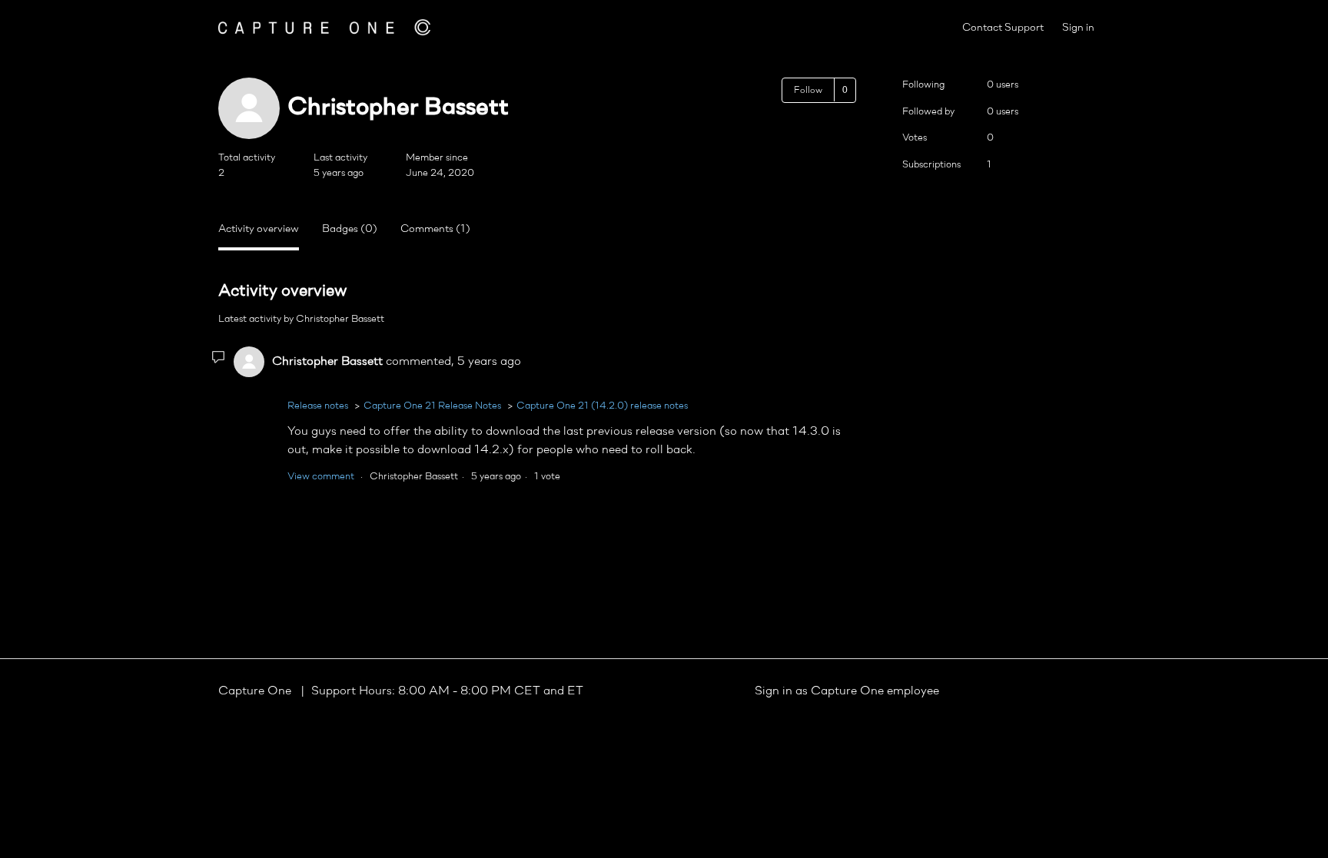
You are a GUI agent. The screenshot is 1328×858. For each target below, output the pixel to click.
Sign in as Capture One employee (847, 691)
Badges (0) (349, 229)
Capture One (256, 691)
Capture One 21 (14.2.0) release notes (602, 406)
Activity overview (258, 229)
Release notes (317, 406)
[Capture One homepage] (324, 27)
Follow (808, 90)
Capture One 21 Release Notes (432, 406)
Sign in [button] (1078, 28)
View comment (320, 477)
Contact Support (1003, 28)
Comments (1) (435, 229)
